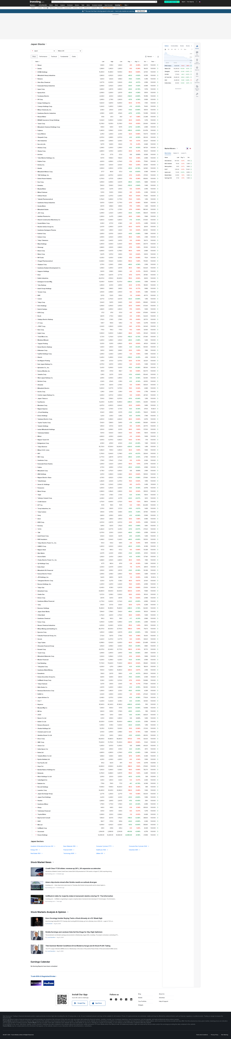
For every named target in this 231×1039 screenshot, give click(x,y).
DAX (166, 80)
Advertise (162, 997)
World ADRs (60, 7)
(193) (36, 853)
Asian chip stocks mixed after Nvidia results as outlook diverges (71, 882)
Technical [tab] (54, 56)
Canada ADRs (67, 7)
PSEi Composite (169, 65)
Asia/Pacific (94, 7)
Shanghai (167, 71)
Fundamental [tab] (64, 56)
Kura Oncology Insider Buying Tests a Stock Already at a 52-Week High (73, 918)
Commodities (174, 46)
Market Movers (170, 148)
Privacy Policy (214, 1034)
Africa (100, 7)
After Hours (52, 7)
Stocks (33, 7)
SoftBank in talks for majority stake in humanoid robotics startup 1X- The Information (79, 896)
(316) (69, 846)
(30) (34, 850)
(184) (101, 850)
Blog (139, 994)
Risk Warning (224, 1034)
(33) (99, 853)
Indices (167, 46)
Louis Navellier (51, 937)
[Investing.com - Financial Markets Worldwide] (37, 2)
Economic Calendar (97, 5)
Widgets (140, 1005)
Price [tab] (34, 56)
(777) (104, 846)
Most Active (168, 153)
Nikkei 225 (167, 68)
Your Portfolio (142, 1001)
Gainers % (176, 153)
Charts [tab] (74, 56)
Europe (81, 7)
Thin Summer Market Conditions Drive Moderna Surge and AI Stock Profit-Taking (77, 946)
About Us (161, 994)
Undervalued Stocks (120, 7)
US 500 (167, 74)
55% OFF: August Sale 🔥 (171, 1)
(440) (67, 850)
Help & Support (163, 1001)
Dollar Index (168, 83)
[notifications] (197, 2)
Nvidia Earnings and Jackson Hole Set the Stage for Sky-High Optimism (73, 932)
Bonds (182, 46)
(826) (68, 853)
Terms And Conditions (202, 1034)
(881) (133, 850)
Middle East (87, 7)
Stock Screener (109, 5)
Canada (40, 7)
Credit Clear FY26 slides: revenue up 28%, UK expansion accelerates (73, 868)
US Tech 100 (168, 77)
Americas (75, 7)
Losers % (183, 153)
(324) (138, 846)
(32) (42, 846)
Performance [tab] (43, 56)
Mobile (140, 997)
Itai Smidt (49, 923)
